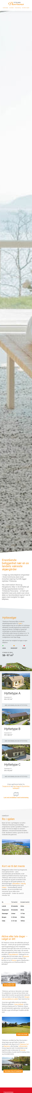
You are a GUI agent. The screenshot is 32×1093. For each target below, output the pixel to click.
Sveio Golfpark (18, 1004)
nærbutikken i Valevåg (19, 883)
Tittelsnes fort (24, 1044)
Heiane (4, 887)
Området (11, 7)
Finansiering (18, 7)
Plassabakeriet (13, 954)
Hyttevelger (5, 7)
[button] (16, 705)
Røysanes (7, 1046)
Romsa (14, 960)
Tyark (20, 623)
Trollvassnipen (22, 1046)
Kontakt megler (25, 7)
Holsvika (22, 1050)
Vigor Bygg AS (17, 786)
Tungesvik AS (6, 786)
